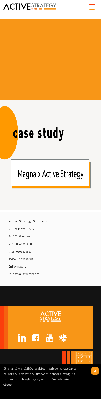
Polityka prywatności (23, 273)
